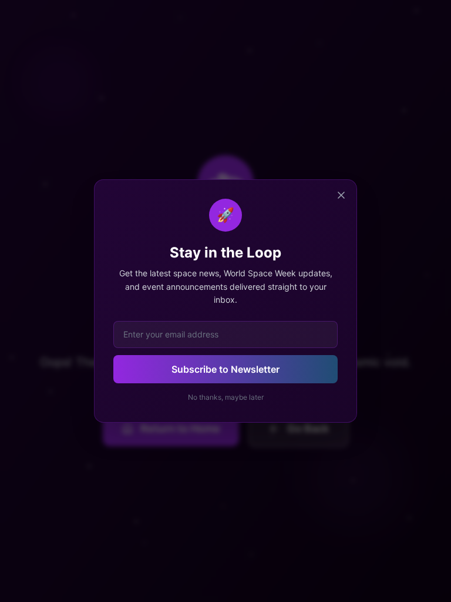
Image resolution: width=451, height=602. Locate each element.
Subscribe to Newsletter (225, 369)
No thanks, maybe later (226, 397)
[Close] (341, 195)
